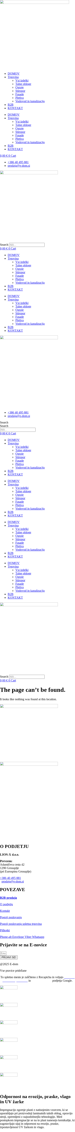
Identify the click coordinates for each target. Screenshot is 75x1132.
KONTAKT (15, 108)
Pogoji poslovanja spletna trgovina (21, 923)
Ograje (19, 87)
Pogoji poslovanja (11, 917)
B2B (10, 104)
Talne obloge (23, 84)
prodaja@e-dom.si (13, 881)
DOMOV (14, 73)
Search (4, 244)
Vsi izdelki (21, 80)
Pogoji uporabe (42, 980)
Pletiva (19, 97)
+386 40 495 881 (10, 878)
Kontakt (5, 910)
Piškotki (5, 930)
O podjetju (6, 904)
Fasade (19, 94)
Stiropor (20, 90)
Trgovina (13, 77)
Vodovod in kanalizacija (30, 101)
